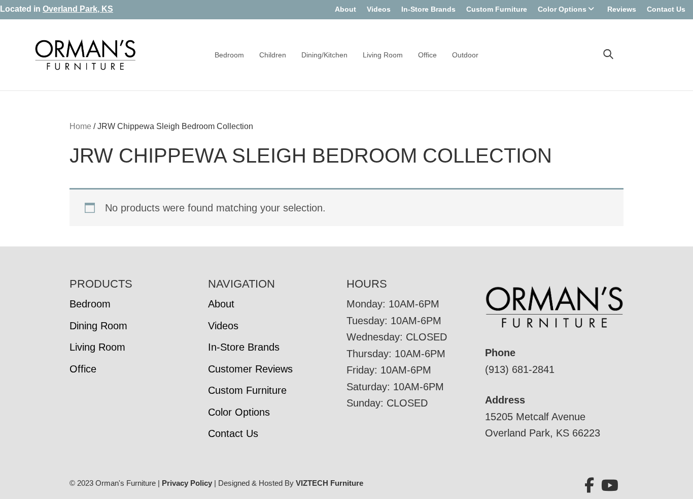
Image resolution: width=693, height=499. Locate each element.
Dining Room (98, 325)
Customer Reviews (250, 369)
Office (427, 55)
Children (272, 55)
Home (80, 126)
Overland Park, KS (78, 9)
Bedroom (229, 55)
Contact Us (666, 9)
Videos (379, 9)
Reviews (621, 9)
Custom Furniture (496, 9)
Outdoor (465, 55)
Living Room (383, 55)
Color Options (562, 9)
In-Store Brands (428, 9)
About (345, 9)
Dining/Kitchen (324, 55)
